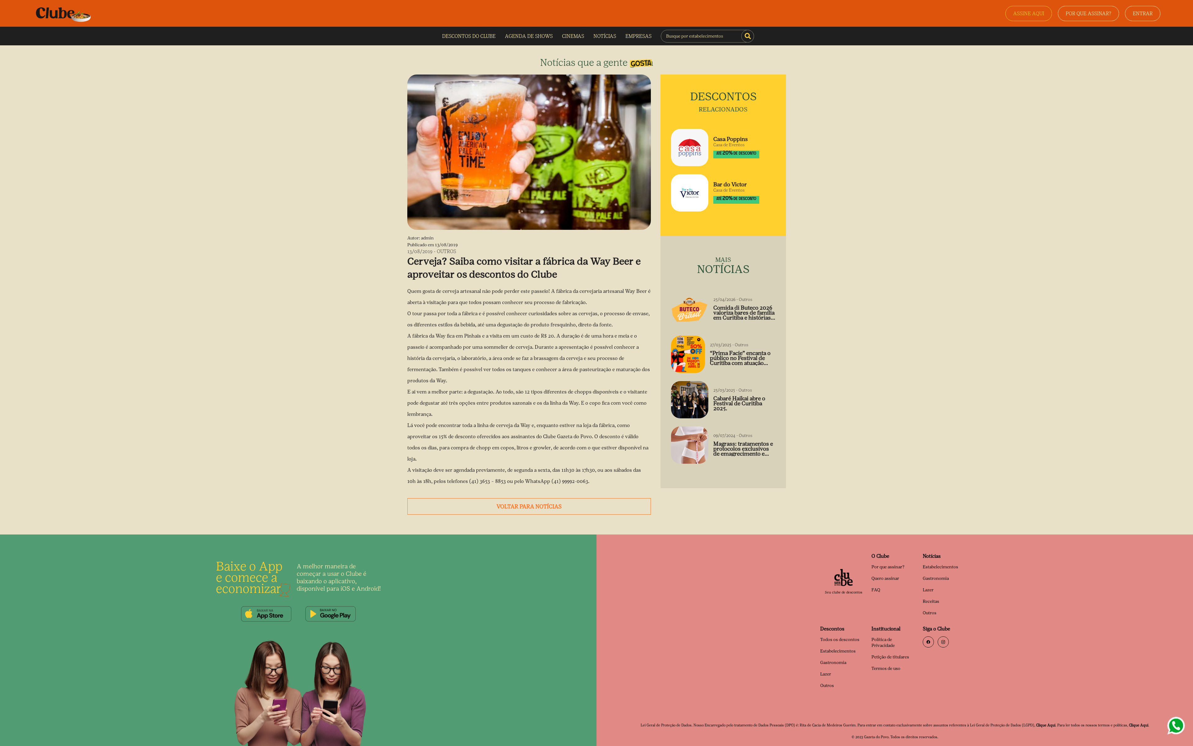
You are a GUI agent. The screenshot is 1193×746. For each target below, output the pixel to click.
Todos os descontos (839, 639)
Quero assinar (885, 578)
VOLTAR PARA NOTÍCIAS (529, 506)
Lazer (928, 590)
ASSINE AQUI (1028, 13)
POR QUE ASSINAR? (1088, 13)
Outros (929, 613)
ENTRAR (1143, 13)
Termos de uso (885, 668)
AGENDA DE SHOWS (529, 36)
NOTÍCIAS (604, 36)
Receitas (931, 601)
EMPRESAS (638, 36)
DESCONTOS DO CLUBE (469, 36)
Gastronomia (936, 578)
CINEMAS (573, 36)
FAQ (875, 590)
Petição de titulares (890, 657)
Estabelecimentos (940, 567)
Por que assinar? (887, 567)
